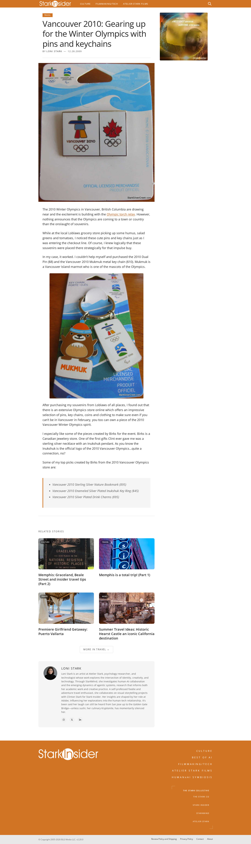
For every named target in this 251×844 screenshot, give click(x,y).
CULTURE (204, 750)
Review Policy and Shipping (164, 839)
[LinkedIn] (80, 719)
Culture (85, 3)
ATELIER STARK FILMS (192, 770)
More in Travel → (96, 649)
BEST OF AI (202, 757)
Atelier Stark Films (135, 3)
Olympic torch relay (121, 214)
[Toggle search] (210, 4)
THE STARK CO (201, 797)
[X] (71, 719)
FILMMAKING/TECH (195, 764)
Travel (47, 15)
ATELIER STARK (201, 821)
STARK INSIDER (201, 805)
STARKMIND (202, 813)
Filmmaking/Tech (107, 3)
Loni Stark (54, 51)
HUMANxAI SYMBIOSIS (192, 777)
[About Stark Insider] (184, 36)
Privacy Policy (186, 839)
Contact (200, 839)
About (210, 839)
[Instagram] (63, 719)
